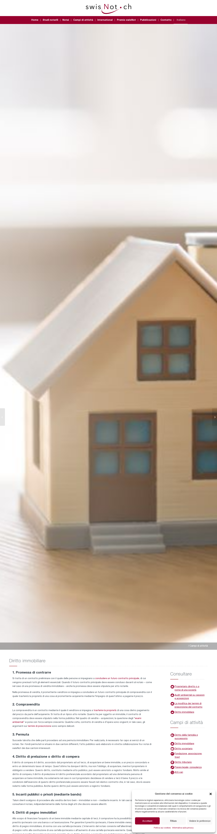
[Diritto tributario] (172, 762)
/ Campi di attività (198, 646)
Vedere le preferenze (199, 821)
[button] (210, 794)
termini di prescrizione (39, 726)
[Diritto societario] (172, 749)
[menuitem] (34, 20)
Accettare (147, 821)
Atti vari (179, 772)
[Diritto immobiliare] (172, 744)
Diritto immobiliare (184, 712)
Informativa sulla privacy (182, 828)
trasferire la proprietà (105, 710)
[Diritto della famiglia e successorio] (172, 735)
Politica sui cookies (162, 828)
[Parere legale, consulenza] (172, 767)
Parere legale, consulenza (188, 767)
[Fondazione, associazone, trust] (172, 754)
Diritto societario (184, 749)
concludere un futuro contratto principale (117, 678)
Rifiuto (173, 821)
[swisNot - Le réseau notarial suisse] (108, 8)
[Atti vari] (172, 772)
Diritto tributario (183, 762)
